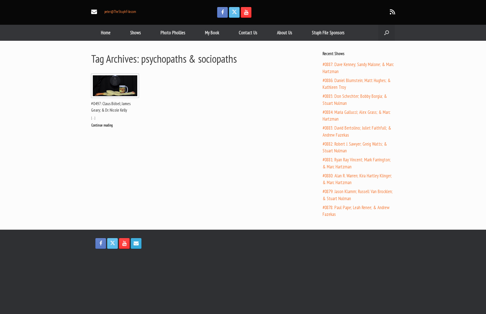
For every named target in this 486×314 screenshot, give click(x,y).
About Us (284, 33)
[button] (386, 33)
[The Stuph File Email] (136, 243)
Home (106, 33)
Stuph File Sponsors (328, 33)
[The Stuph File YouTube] (246, 12)
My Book (212, 33)
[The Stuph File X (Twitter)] (234, 12)
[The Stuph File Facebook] (222, 12)
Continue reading (102, 125)
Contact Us (248, 33)
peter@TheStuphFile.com (120, 11)
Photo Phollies (173, 33)
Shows (135, 33)
